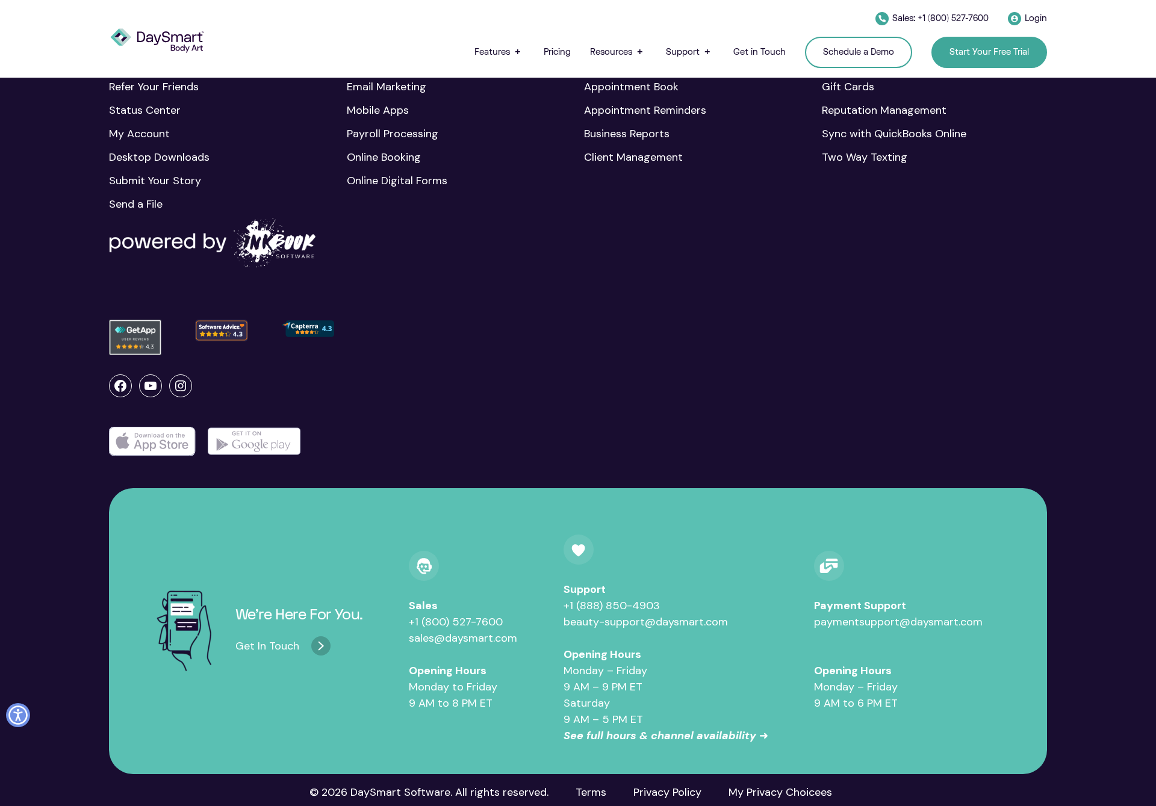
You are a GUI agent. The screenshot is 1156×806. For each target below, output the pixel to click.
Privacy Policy (667, 792)
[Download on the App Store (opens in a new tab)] (152, 441)
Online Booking (384, 157)
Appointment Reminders (645, 110)
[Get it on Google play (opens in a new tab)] (254, 441)
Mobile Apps (378, 110)
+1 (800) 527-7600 (456, 622)
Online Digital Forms (397, 180)
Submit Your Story (155, 180)
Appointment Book (631, 86)
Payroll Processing (392, 133)
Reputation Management (884, 110)
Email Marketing (386, 86)
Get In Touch (267, 646)
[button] (499, 52)
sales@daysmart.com (463, 638)
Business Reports (627, 133)
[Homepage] (157, 40)
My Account (139, 133)
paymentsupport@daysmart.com (898, 622)
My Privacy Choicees (780, 792)
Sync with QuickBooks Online (894, 133)
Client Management (633, 157)
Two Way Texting (864, 157)
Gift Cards (848, 86)
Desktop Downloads (159, 157)
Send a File (136, 204)
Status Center (145, 110)
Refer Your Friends (154, 86)
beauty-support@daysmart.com (646, 622)
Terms (591, 792)
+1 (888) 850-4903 (612, 605)
